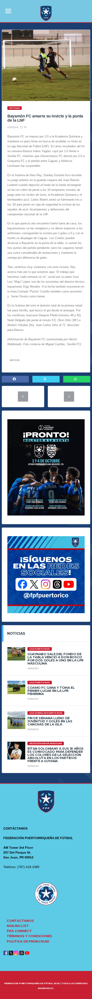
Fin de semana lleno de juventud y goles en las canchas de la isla (49, 721)
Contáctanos (20, 921)
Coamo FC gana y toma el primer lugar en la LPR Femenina (51, 691)
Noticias (14, 360)
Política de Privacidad (28, 941)
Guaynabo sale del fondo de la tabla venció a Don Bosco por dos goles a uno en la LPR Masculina (55, 658)
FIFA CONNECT (19, 931)
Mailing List (18, 926)
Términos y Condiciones (29, 936)
